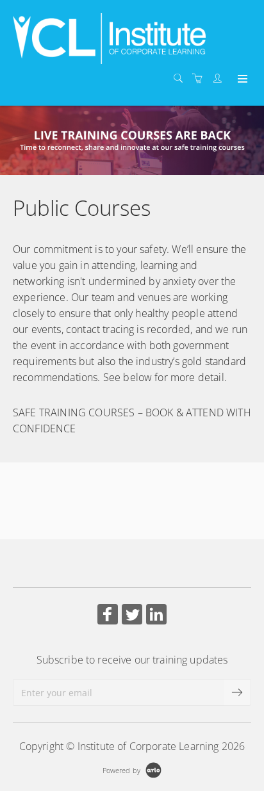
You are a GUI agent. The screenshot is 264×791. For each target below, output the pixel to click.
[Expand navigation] (241, 79)
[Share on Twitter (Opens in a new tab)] (132, 616)
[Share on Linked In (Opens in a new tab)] (156, 616)
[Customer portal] (220, 78)
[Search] (181, 78)
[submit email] (237, 692)
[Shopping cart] (200, 78)
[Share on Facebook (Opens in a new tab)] (107, 616)
